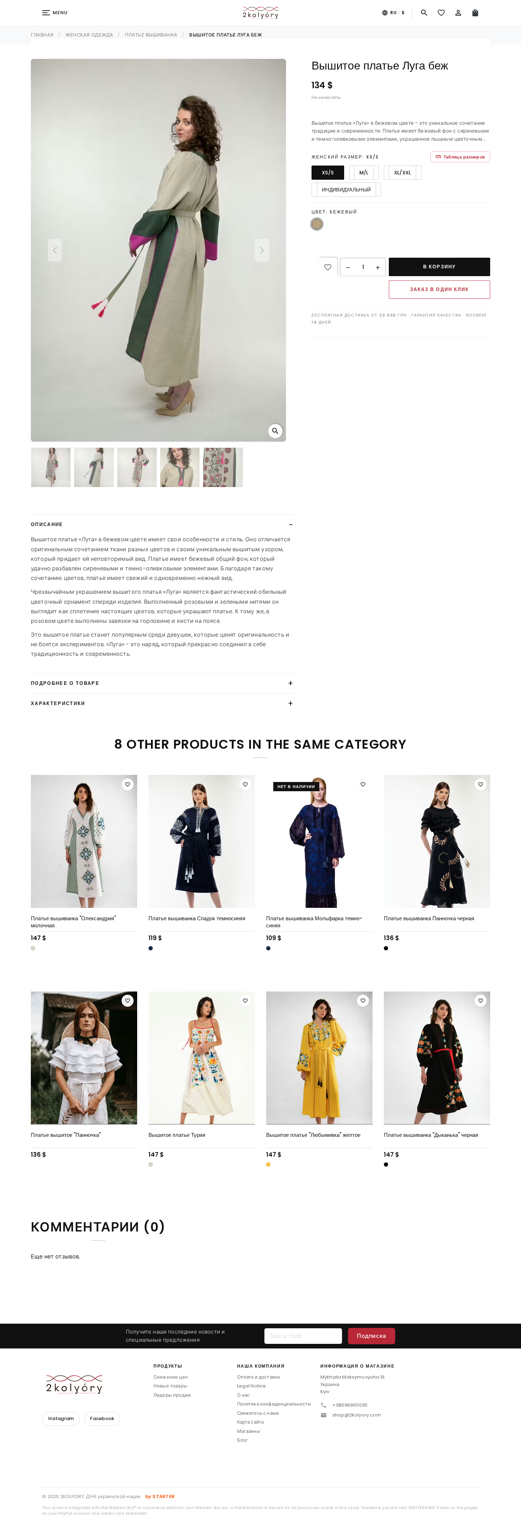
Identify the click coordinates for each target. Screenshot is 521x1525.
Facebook (102, 1418)
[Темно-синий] (151, 948)
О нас (243, 1395)
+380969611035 (350, 1405)
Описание (47, 524)
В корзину (439, 266)
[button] (348, 267)
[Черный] (386, 948)
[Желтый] (268, 1164)
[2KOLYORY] (74, 1384)
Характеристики (58, 703)
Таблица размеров (460, 157)
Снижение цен (170, 1377)
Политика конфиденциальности (274, 1404)
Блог (242, 1440)
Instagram (61, 1418)
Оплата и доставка (258, 1377)
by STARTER (160, 1496)
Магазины (248, 1431)
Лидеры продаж (172, 1395)
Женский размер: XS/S (345, 157)
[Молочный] (33, 948)
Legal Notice (251, 1385)
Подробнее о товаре (65, 683)
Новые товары (170, 1385)
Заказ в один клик (439, 289)
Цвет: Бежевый (334, 212)
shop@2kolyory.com (356, 1415)
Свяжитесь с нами (258, 1413)
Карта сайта (250, 1422)
